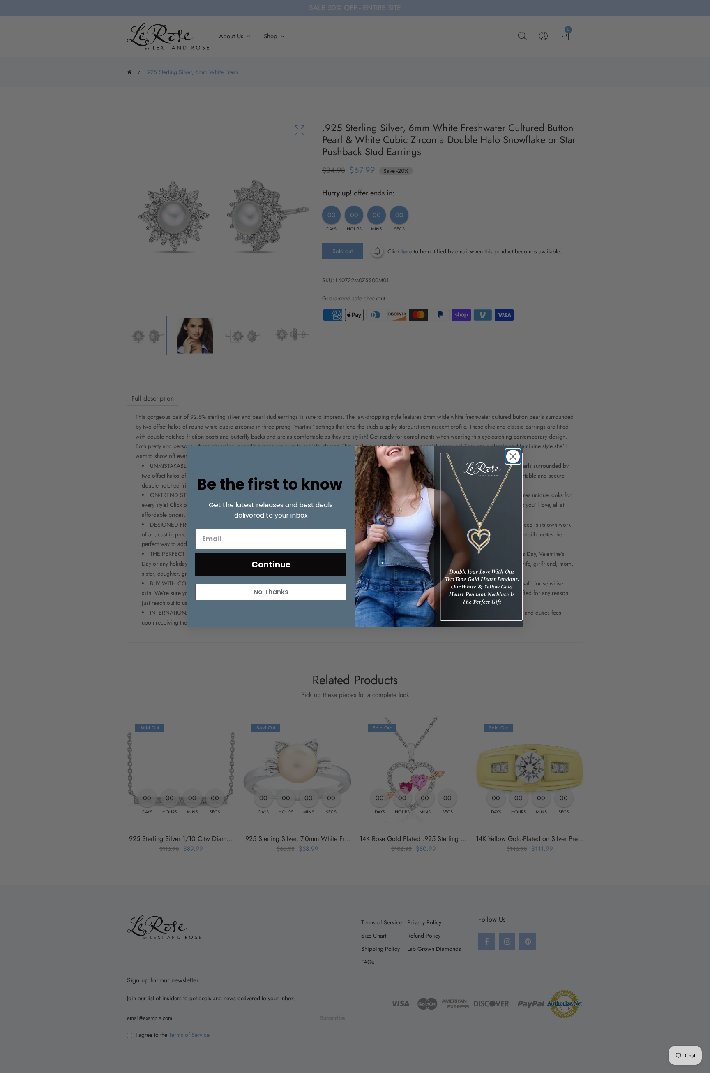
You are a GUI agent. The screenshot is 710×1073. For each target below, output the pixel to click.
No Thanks (271, 592)
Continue (270, 564)
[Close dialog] (513, 456)
